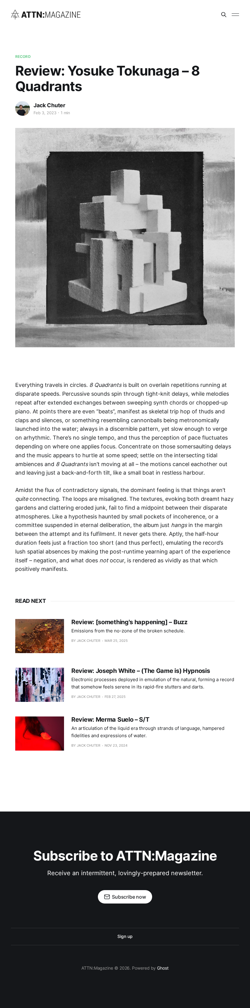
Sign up (124, 936)
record (23, 56)
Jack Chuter (49, 105)
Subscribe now (129, 897)
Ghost (163, 968)
